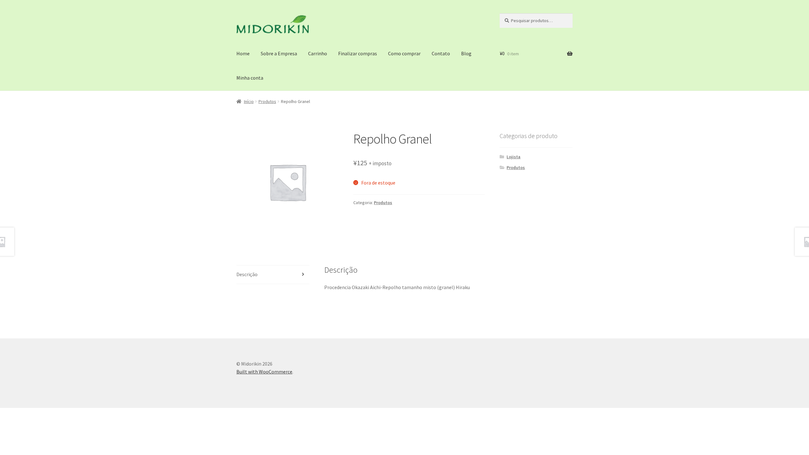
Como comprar (404, 53)
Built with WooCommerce (264, 371)
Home (243, 53)
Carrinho (317, 53)
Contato (441, 53)
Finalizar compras (357, 53)
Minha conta (249, 78)
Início (249, 101)
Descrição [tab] (247, 274)
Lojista (513, 157)
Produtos (267, 101)
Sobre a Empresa (279, 53)
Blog (466, 53)
